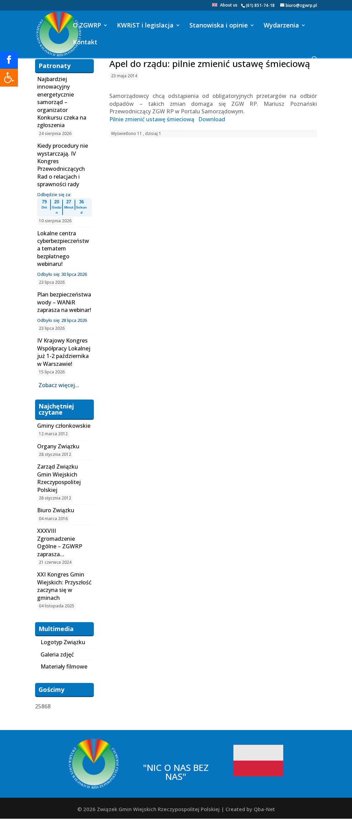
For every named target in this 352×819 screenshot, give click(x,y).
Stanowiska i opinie (218, 26)
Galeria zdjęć (57, 654)
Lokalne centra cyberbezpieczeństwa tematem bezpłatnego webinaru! (63, 248)
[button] (9, 78)
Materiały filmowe (64, 666)
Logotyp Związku (63, 642)
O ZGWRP (87, 26)
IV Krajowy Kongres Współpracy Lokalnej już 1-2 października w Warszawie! (63, 352)
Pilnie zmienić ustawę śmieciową (151, 119)
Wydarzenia (281, 26)
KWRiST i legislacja (145, 26)
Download (211, 119)
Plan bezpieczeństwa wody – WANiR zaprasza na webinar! (64, 302)
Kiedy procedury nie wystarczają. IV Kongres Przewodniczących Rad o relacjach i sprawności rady (62, 165)
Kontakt (85, 43)
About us (229, 5)
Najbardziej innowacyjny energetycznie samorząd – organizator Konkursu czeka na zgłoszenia (61, 102)
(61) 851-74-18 (260, 5)
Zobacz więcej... (58, 385)
